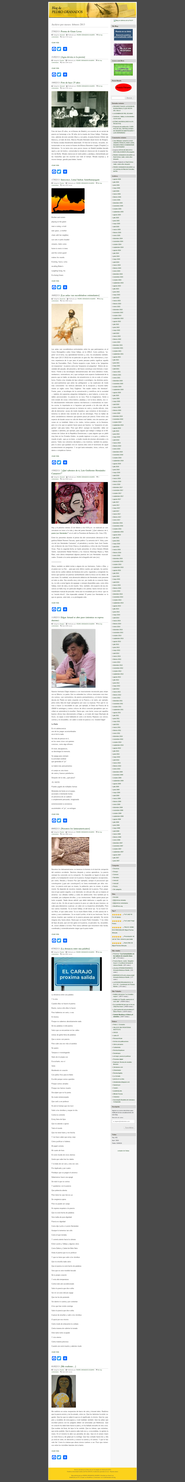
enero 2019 (116, 449)
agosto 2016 (117, 535)
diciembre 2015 (118, 558)
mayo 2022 (116, 330)
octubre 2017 (117, 493)
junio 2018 (116, 469)
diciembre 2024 (118, 238)
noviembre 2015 (118, 561)
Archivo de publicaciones (120, 1041)
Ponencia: (123, 956)
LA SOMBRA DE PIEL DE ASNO (123, 113)
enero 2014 (116, 626)
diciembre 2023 (118, 274)
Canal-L (115, 1088)
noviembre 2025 (118, 206)
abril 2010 (116, 760)
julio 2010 (116, 751)
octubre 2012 (117, 671)
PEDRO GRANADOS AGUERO (86, 35)
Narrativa (116, 877)
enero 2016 (116, 555)
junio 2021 (116, 363)
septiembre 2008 (118, 816)
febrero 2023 (117, 303)
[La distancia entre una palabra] (75, 948)
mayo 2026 (116, 188)
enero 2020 (116, 413)
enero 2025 (116, 235)
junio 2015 (116, 576)
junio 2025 (116, 220)
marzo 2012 (117, 692)
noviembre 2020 (118, 383)
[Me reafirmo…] (68, 1366)
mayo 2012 (116, 686)
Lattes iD (116, 1035)
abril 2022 (116, 333)
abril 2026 (116, 191)
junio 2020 (116, 398)
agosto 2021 (117, 357)
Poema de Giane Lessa (71, 31)
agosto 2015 (117, 570)
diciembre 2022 (118, 309)
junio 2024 (116, 256)
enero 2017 (116, 520)
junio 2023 (116, 292)
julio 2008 (116, 822)
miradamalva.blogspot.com (121, 1082)
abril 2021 (116, 369)
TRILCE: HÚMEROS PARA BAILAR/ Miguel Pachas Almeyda (123, 929)
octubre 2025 (117, 209)
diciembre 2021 (118, 345)
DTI (110, 1469)
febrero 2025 (117, 232)
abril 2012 (116, 689)
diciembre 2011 (117, 700)
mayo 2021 (116, 366)
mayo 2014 (116, 614)
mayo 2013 (116, 650)
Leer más (55, 43)
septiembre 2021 (118, 354)
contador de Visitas (123, 1151)
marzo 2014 (117, 620)
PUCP (90, 1471)
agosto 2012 (117, 677)
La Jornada (116, 1076)
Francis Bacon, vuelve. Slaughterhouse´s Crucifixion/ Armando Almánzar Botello (123, 963)
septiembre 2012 (118, 674)
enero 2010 (116, 769)
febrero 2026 (117, 197)
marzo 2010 (117, 763)
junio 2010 (116, 754)
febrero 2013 (117, 659)
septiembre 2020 (118, 389)
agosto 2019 (117, 428)
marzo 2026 (117, 194)
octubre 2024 (117, 244)
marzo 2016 (117, 549)
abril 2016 (116, 546)
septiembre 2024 (118, 247)
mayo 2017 (116, 508)
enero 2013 (116, 662)
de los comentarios (120, 903)
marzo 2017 (117, 514)
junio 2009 (116, 789)
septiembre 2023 (118, 283)
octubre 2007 (117, 849)
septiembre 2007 (118, 852)
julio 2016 (116, 537)
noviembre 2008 (118, 810)
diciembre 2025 (118, 203)
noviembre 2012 (118, 668)
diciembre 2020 (118, 380)
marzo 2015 (117, 585)
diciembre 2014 (118, 594)
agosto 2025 (117, 214)
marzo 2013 (117, 656)
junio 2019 (116, 434)
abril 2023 (116, 297)
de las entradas (119, 900)
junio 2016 (116, 540)
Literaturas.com (118, 1067)
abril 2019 (116, 440)
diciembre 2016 (118, 523)
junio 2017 (116, 505)
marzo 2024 (117, 265)
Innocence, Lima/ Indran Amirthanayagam (80, 179)
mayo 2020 (116, 401)
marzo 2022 (117, 336)
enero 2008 (116, 840)
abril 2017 (116, 511)
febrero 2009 (117, 801)
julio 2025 (116, 217)
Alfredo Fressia (118, 1094)
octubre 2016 (117, 529)
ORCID (115, 1032)
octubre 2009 (117, 778)
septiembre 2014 (118, 603)
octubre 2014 (117, 600)
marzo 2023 (117, 300)
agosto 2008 (117, 819)
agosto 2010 (117, 748)
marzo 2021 (117, 371)
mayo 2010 (116, 757)
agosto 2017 (117, 499)
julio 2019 (116, 431)
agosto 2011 (117, 712)
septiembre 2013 (118, 638)
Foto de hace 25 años (70, 82)
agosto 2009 (117, 783)
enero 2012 (116, 697)
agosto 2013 (117, 641)
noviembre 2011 (118, 703)
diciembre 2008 (118, 807)
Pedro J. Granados (119, 1024)
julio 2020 (116, 395)
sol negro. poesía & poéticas (122, 1056)
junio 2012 (116, 683)
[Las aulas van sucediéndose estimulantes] (80, 295)
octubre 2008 (117, 813)
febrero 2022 (117, 339)
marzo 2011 (116, 727)
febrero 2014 (117, 623)
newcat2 (115, 883)
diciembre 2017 (118, 487)
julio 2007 (116, 857)
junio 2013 (116, 647)
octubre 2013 (117, 635)
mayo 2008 (116, 828)
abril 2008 (116, 831)
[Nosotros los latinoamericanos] (75, 828)
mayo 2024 (116, 259)
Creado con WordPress (87, 1477)
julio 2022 (116, 324)
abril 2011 (116, 724)
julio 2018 (116, 466)
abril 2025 (116, 226)
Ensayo (62, 624)
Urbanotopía (117, 1070)
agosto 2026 (117, 179)
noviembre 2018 (118, 454)
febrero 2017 (117, 517)
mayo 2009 (116, 792)
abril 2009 (116, 795)
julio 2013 (116, 644)
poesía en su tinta (118, 1079)
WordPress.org (118, 906)
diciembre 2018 (118, 452)
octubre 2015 (117, 564)
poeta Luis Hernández (59, 533)
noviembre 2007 (118, 846)
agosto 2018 (117, 463)
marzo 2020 (117, 407)
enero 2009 (116, 804)
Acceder (115, 897)
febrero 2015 (117, 588)
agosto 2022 (117, 321)
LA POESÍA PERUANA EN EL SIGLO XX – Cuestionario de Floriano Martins (124, 984)
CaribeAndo (116, 1047)
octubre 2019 (117, 422)
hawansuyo (116, 1085)
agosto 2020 (117, 392)
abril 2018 (116, 475)
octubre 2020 (117, 386)
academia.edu (117, 1091)
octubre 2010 (117, 742)
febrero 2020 (117, 410)
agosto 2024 (117, 250)
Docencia (62, 298)
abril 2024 (116, 262)
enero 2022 (116, 342)
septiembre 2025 (118, 211)
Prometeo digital (118, 1059)
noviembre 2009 (118, 774)
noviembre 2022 (118, 312)
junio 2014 (116, 612)
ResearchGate (117, 1038)
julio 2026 (116, 182)
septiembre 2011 (118, 709)
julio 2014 (116, 609)
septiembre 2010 (118, 745)
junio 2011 (116, 718)
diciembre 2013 (118, 629)
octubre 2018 (117, 457)
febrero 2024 (117, 268)
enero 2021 (116, 377)
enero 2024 (116, 271)
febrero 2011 (117, 730)
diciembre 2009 (118, 772)
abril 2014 (116, 617)
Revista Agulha (117, 1073)
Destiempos (117, 1053)
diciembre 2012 (118, 665)
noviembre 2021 (118, 348)
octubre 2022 (117, 315)
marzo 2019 (117, 443)
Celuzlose (116, 1097)
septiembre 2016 (118, 532)
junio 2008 (116, 825)
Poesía (62, 60)
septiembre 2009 (118, 780)
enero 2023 (116, 306)
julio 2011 (116, 715)
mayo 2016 (116, 543)
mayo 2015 (116, 579)
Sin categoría (117, 889)
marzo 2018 (117, 478)
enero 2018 (116, 484)
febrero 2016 (117, 552)
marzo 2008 (117, 834)
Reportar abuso (114, 1471)
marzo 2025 (117, 229)
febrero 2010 (117, 766)
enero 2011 (116, 733)
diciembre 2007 (118, 843)
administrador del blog (110, 1477)
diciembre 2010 (118, 736)
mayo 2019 (116, 437)
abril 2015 (116, 582)
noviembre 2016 (118, 526)
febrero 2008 (117, 837)
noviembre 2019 (118, 419)
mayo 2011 (116, 721)
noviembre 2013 (118, 632)
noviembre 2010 (118, 739)
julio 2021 (116, 360)
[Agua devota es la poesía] (73, 56)
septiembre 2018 (118, 460)
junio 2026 (116, 185)
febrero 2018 (117, 481)
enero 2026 (116, 200)
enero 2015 (116, 591)
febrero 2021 (117, 375)
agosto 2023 (117, 286)
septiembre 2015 (118, 567)
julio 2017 (116, 502)
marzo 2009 (117, 798)
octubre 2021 (117, 351)
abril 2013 (116, 653)
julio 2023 (116, 289)
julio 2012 (116, 680)
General (62, 35)
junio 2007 (116, 860)
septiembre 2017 (118, 496)
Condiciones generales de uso (101, 1471)
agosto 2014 (117, 606)
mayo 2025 (116, 223)
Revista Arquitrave (118, 1050)
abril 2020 (116, 404)
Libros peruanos (118, 1044)
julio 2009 (116, 786)
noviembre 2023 (118, 277)
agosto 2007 (117, 855)
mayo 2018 (116, 472)
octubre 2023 (117, 280)
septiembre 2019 (118, 425)
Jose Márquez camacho (120, 140)
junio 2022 (116, 327)
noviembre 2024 (118, 241)
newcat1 (115, 880)
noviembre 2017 (118, 490)
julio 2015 (116, 573)
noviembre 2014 (118, 597)
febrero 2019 (117, 446)
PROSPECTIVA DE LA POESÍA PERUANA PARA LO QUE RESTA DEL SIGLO (124, 108)
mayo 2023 (116, 294)
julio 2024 (116, 253)
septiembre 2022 (118, 318)
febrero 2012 (117, 695)
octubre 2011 (117, 706)
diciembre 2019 (118, 416)
